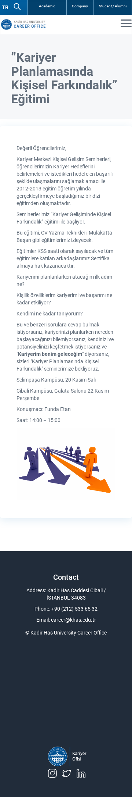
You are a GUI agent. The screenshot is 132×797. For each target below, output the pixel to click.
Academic (47, 6)
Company (80, 6)
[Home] (29, 24)
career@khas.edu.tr (73, 620)
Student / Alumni (112, 6)
